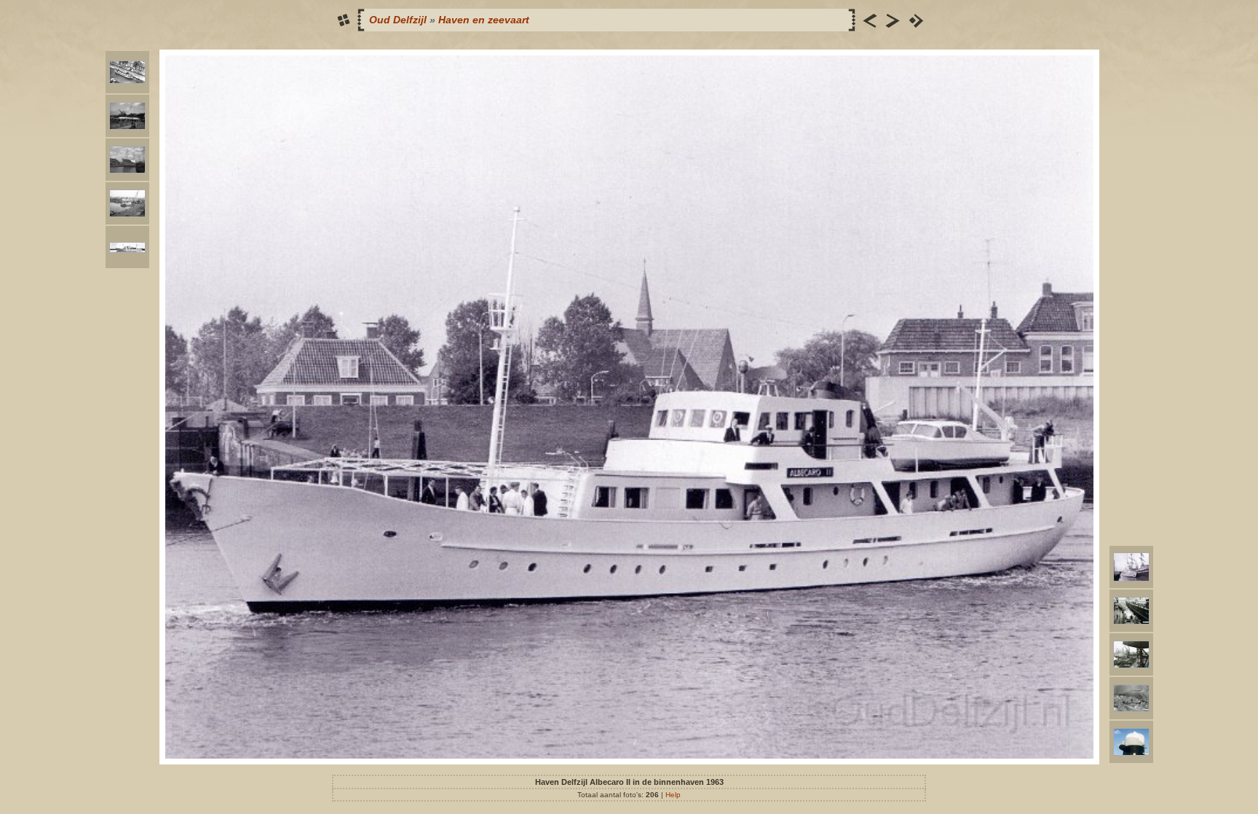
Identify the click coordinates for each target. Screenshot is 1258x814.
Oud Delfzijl (398, 20)
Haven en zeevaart (483, 20)
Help (673, 795)
